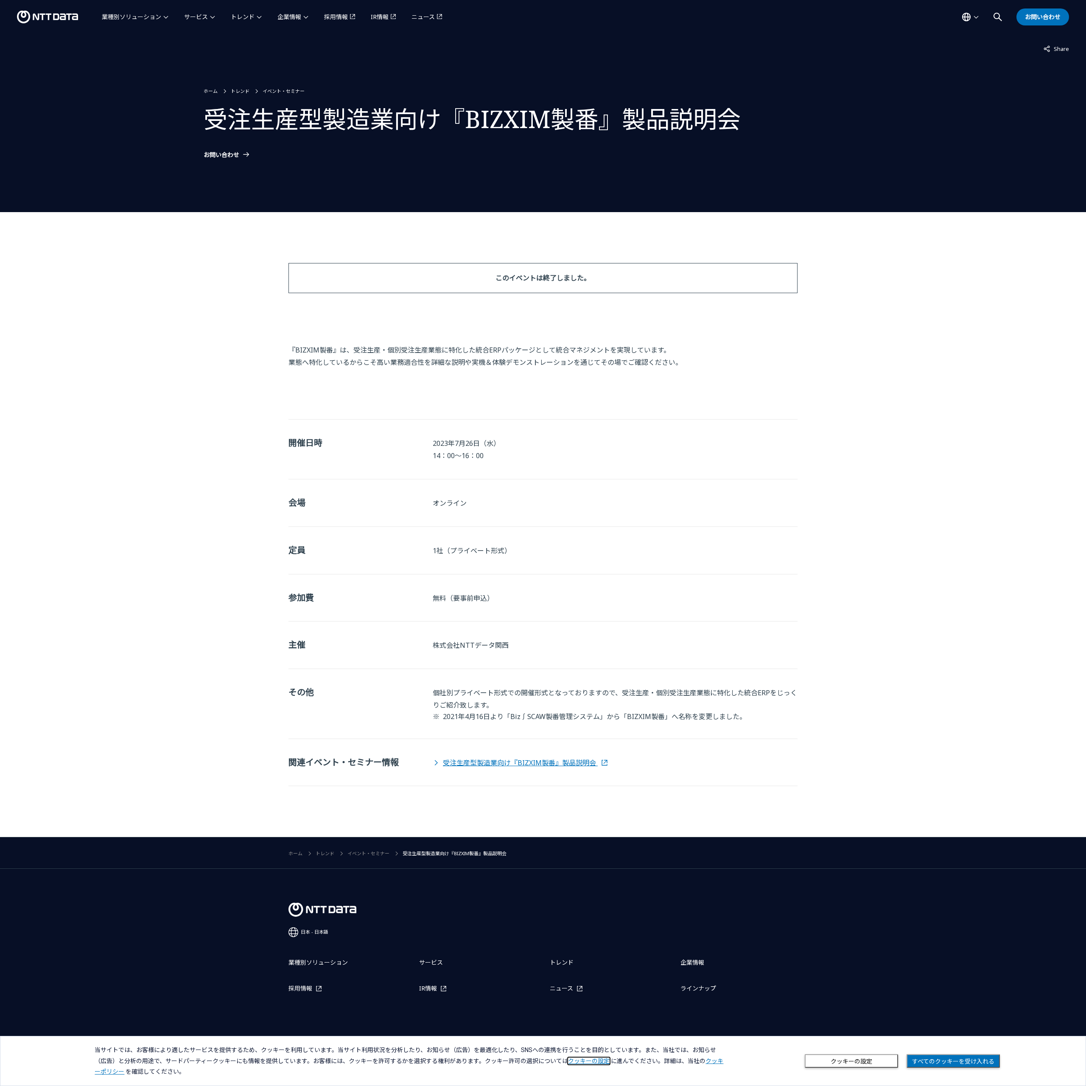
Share (1056, 49)
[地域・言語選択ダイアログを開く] (970, 17)
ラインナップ (698, 988)
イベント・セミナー (284, 91)
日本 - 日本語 (314, 932)
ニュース (423, 17)
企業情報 (289, 17)
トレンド (243, 17)
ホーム (211, 91)
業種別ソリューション (131, 17)
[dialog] (543, 1061)
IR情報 (380, 17)
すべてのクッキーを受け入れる (953, 1061)
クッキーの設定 (851, 1061)
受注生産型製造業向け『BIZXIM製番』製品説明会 (520, 762)
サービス (196, 17)
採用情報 (336, 17)
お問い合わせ (221, 154)
